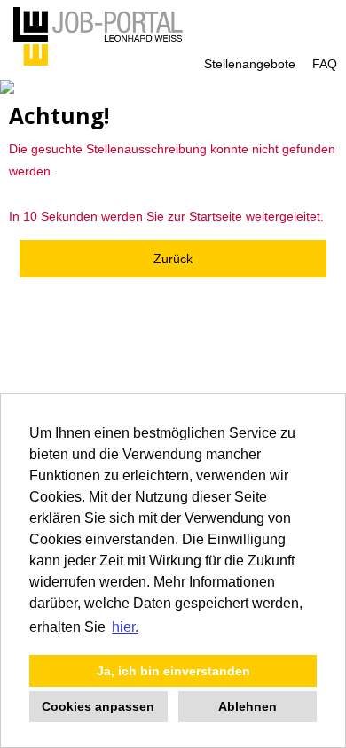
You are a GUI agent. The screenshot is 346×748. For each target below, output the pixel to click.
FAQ (324, 64)
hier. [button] (125, 627)
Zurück (173, 259)
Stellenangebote (249, 64)
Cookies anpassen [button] (98, 706)
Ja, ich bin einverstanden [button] (173, 671)
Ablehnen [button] (247, 706)
